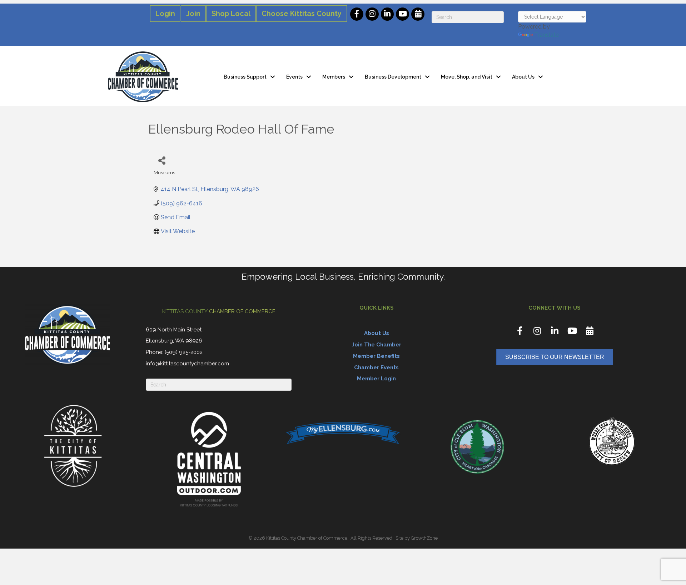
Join (193, 13)
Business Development (393, 77)
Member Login (376, 378)
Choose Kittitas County (302, 13)
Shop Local (231, 13)
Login (165, 13)
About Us (523, 77)
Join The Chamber (376, 344)
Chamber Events (376, 367)
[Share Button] (162, 160)
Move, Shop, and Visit (466, 77)
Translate (546, 34)
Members (333, 77)
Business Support (245, 77)
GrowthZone (424, 538)
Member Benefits (376, 356)
